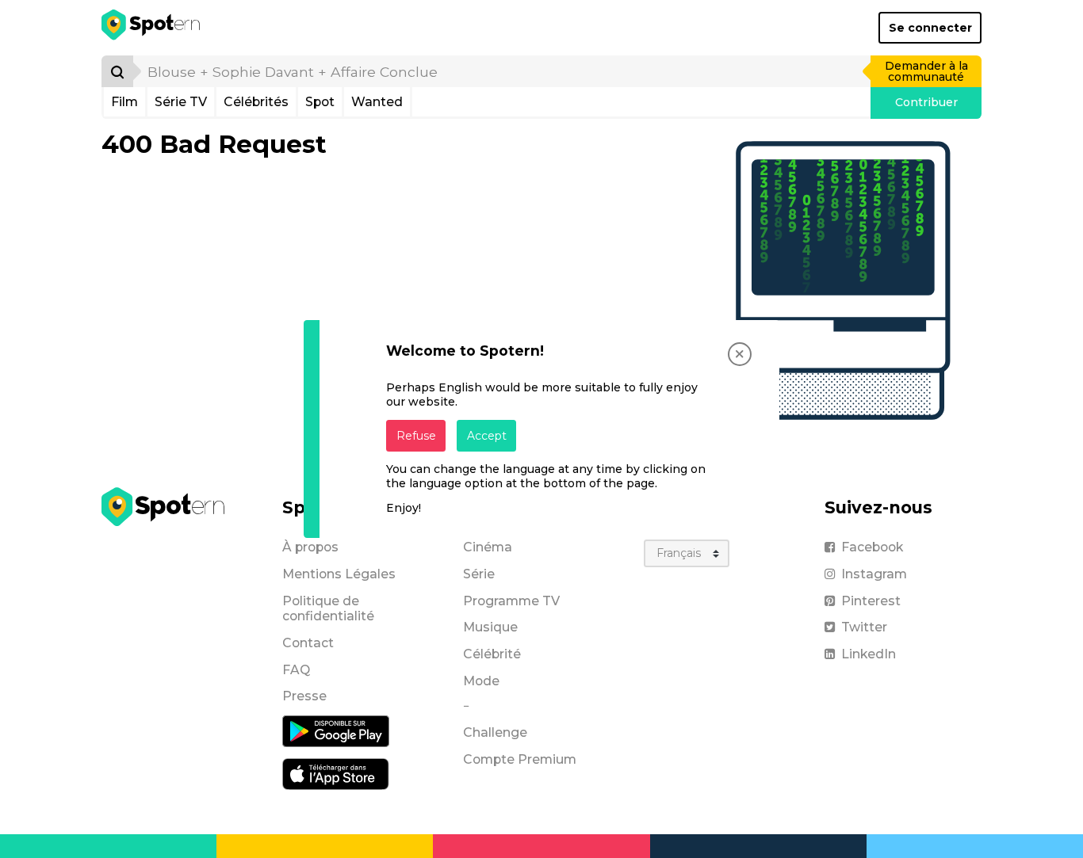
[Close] (740, 354)
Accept (487, 436)
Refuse (416, 436)
